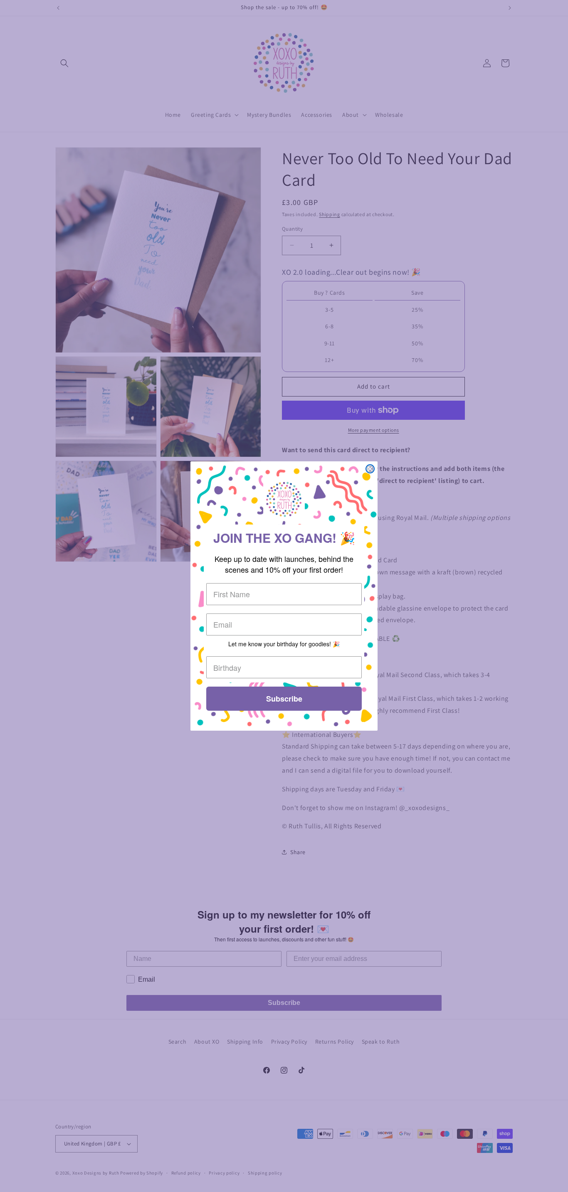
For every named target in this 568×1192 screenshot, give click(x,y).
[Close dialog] (370, 469)
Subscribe (284, 698)
